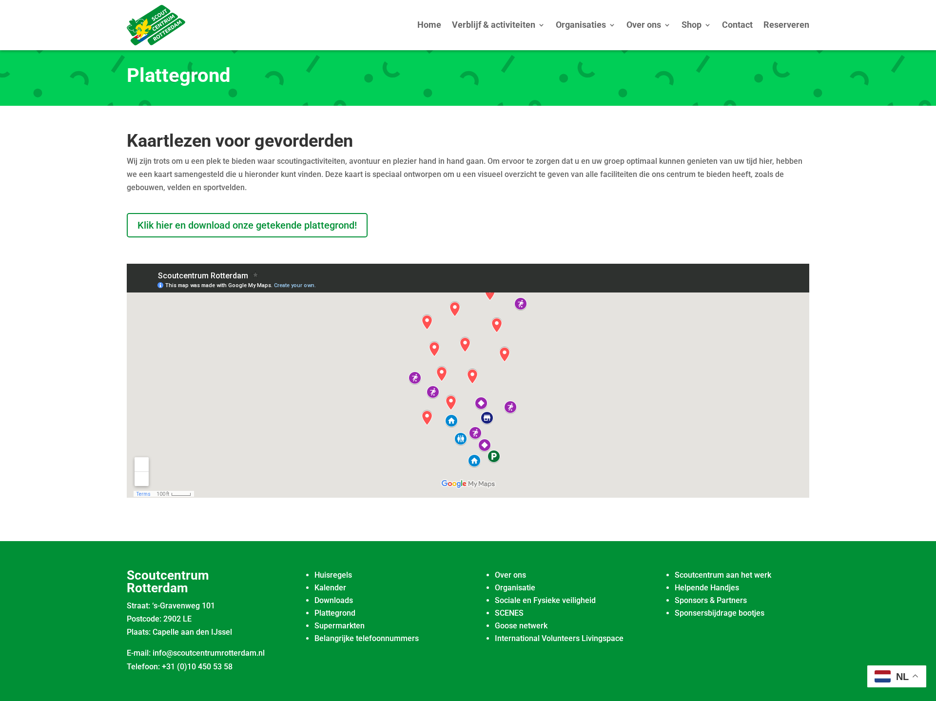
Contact (737, 24)
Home (429, 24)
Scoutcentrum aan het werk (723, 575)
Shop (692, 24)
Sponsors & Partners (711, 600)
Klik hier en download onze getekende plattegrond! (247, 225)
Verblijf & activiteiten (493, 24)
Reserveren (786, 24)
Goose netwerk (521, 625)
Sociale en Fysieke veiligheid (545, 600)
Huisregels (333, 575)
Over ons (643, 24)
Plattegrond (334, 613)
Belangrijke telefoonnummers (366, 638)
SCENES (509, 613)
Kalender (330, 587)
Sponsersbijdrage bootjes (719, 613)
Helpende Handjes (707, 587)
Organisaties (581, 24)
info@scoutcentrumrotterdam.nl (209, 653)
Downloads (333, 600)
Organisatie (515, 587)
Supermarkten (339, 625)
